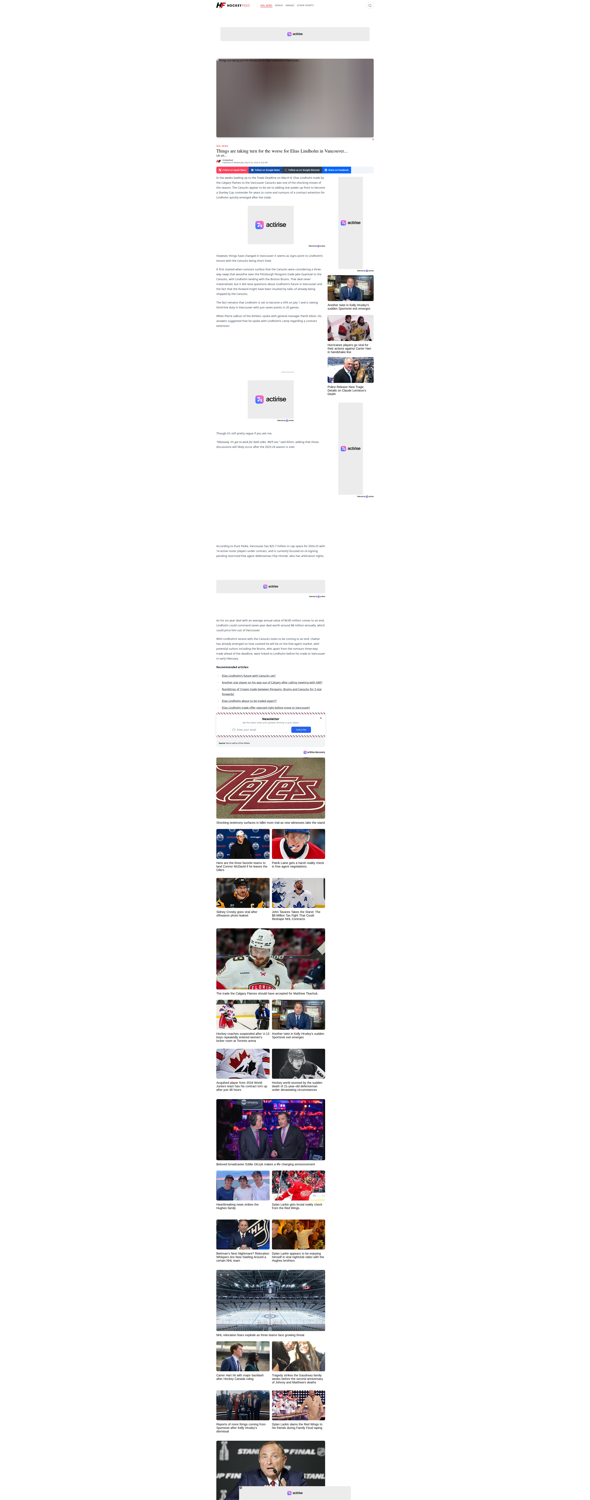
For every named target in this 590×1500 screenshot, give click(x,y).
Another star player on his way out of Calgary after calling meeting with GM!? (272, 682)
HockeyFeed (227, 160)
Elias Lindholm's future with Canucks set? (249, 676)
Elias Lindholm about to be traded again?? (249, 701)
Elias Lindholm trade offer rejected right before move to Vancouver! (266, 707)
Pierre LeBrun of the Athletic (238, 743)
